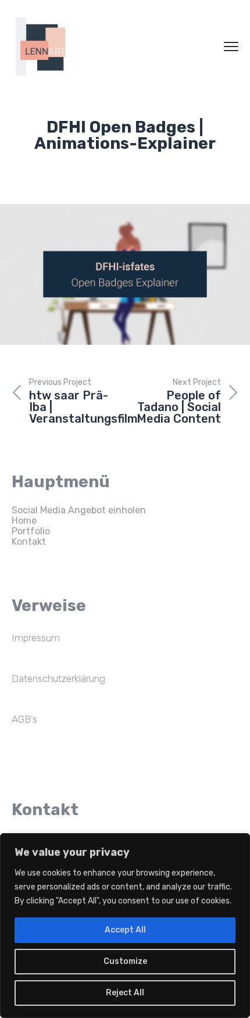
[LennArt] (41, 46)
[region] (125, 925)
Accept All (125, 930)
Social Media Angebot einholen (79, 510)
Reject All (125, 993)
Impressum (36, 638)
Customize (125, 961)
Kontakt (29, 541)
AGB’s (24, 719)
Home (24, 520)
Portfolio (31, 531)
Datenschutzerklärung (58, 678)
